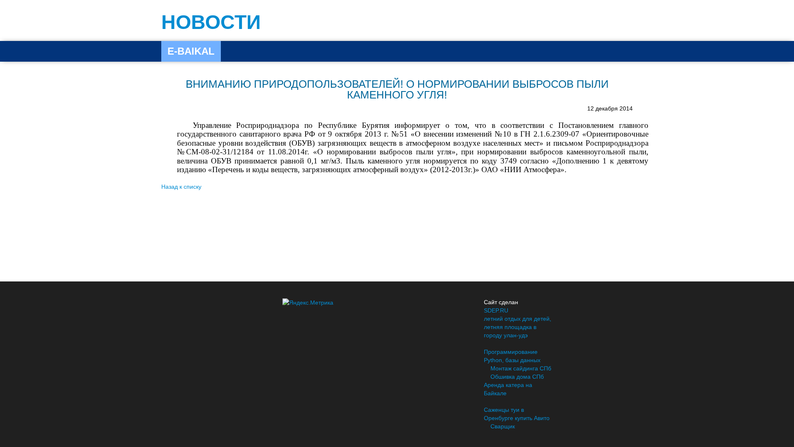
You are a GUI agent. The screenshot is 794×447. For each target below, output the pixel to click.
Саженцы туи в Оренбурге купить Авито (517, 413)
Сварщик (502, 426)
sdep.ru (496, 310)
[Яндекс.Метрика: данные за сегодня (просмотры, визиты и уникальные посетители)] (307, 302)
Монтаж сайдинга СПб (520, 368)
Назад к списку (181, 186)
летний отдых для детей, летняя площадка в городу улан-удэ (517, 327)
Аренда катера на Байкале (508, 389)
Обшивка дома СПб (517, 376)
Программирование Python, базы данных (512, 355)
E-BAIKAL (191, 51)
